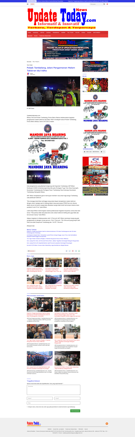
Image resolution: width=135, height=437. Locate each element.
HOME (29, 32)
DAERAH (48, 32)
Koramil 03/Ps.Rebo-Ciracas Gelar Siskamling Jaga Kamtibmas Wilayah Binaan (47, 245)
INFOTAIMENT (96, 32)
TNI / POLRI (70, 32)
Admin (31, 73)
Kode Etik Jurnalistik (58, 429)
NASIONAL (35, 32)
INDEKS (32, 4)
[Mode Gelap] (107, 4)
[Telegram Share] (76, 251)
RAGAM (89, 32)
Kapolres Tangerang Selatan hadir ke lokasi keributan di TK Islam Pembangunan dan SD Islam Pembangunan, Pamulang (72, 1)
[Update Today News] (61, 18)
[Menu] (28, 4)
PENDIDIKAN (56, 32)
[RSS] (107, 423)
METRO (42, 32)
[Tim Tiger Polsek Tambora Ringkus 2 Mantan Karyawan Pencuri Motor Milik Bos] (72, 262)
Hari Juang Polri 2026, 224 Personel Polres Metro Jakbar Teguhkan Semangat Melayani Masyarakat (53, 241)
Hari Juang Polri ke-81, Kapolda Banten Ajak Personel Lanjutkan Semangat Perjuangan (49, 243)
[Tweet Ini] (70, 251)
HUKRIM (63, 32)
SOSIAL (83, 32)
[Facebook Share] (66, 251)
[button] (104, 4)
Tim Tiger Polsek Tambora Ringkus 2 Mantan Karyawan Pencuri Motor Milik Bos (47, 238)
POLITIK (77, 32)
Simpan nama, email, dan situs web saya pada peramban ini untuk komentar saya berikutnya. (51, 407)
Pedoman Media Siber (45, 36)
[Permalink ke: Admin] (28, 74)
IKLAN (35, 36)
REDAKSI (30, 36)
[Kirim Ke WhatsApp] (79, 251)
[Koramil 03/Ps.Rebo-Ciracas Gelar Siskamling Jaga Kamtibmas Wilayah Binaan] (72, 279)
